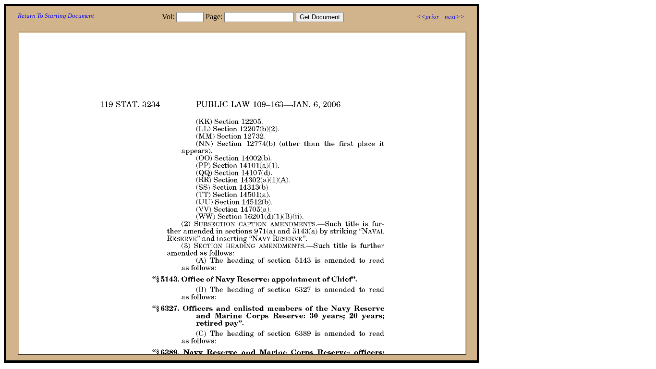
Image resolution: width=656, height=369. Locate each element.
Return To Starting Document (56, 15)
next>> (454, 16)
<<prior (428, 16)
